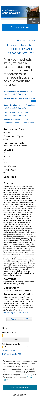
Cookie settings (27, 374)
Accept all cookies (20, 387)
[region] (20, 378)
